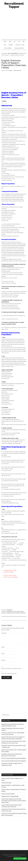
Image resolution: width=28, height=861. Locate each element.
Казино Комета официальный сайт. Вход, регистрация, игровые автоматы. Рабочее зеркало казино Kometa (13, 800)
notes (15, 611)
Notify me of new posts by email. (9, 673)
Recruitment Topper (14, 5)
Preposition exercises (11, 612)
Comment (4, 633)
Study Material (9, 609)
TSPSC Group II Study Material (11, 577)
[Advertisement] (14, 24)
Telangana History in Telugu (10, 570)
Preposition (3, 612)
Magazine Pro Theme (15, 854)
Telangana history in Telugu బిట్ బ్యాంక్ (9, 796)
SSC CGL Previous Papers (10, 575)
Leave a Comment (17, 70)
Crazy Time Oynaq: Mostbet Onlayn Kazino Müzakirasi (13, 758)
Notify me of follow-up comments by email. (11, 668)
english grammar (10, 611)
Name (3, 647)
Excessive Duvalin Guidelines (8, 793)
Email (3, 653)
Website (3, 660)
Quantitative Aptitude (9, 572)
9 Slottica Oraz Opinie (6, 782)
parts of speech (20, 611)
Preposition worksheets (20, 612)
